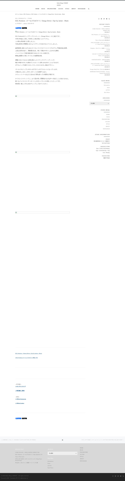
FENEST (19, 23)
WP (8, 478)
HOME (108, 114)
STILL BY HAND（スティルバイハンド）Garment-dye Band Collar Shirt (100, 64)
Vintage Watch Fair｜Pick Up (97, 69)
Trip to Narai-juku (99, 40)
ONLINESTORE (106, 119)
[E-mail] (106, 19)
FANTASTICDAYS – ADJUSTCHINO (101, 59)
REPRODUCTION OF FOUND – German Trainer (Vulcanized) (100, 72)
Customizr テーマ (15, 478)
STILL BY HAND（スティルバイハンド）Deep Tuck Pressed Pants (100, 43)
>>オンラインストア (20, 386)
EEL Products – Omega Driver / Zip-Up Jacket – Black (28, 353)
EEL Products (27, 14)
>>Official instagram (20, 399)
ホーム (17, 14)
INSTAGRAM (106, 128)
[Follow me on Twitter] (104, 19)
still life (108, 90)
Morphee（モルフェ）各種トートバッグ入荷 (100, 49)
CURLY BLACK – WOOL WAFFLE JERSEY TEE (101, 29)
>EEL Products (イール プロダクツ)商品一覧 (26, 357)
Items (21, 14)
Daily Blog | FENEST (11, 475)
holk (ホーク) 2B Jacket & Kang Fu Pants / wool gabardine (101, 54)
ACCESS (107, 121)
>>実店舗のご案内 (20, 390)
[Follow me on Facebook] (101, 19)
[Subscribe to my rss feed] (109, 19)
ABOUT (108, 126)
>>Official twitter (19, 403)
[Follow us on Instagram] (98, 19)
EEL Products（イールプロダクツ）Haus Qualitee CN (101, 35)
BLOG (108, 117)
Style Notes (107, 92)
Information (107, 85)
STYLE (108, 124)
